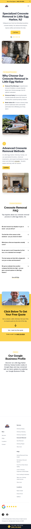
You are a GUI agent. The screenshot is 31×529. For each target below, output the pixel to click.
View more (19, 446)
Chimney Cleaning (21, 431)
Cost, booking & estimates (23, 474)
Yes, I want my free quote (15, 330)
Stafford (18, 496)
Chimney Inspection (21, 434)
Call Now (15, 32)
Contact (3, 444)
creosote (17, 161)
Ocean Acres (20, 493)
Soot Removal (20, 440)
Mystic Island (20, 490)
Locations (4, 441)
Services (4, 435)
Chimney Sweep (20, 428)
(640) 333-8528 (20, 334)
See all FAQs (15, 277)
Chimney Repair (20, 443)
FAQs (3, 438)
